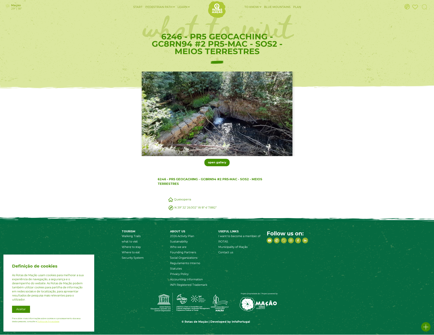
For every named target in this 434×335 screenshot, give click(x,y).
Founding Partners (183, 252)
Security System (133, 257)
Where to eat (131, 252)
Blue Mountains (277, 7)
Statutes (176, 268)
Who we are (178, 247)
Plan (297, 7)
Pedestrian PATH (159, 7)
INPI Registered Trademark (188, 284)
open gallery (217, 162)
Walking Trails (131, 236)
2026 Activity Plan (182, 236)
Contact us (225, 252)
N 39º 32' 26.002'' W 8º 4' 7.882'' (195, 207)
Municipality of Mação (233, 247)
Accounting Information (186, 279)
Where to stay (131, 247)
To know (252, 7)
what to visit (130, 241)
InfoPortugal (241, 321)
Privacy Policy (179, 274)
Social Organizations (183, 257)
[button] (426, 327)
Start (138, 7)
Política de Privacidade (48, 321)
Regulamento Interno (185, 263)
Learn (182, 7)
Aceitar (21, 309)
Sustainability (179, 241)
